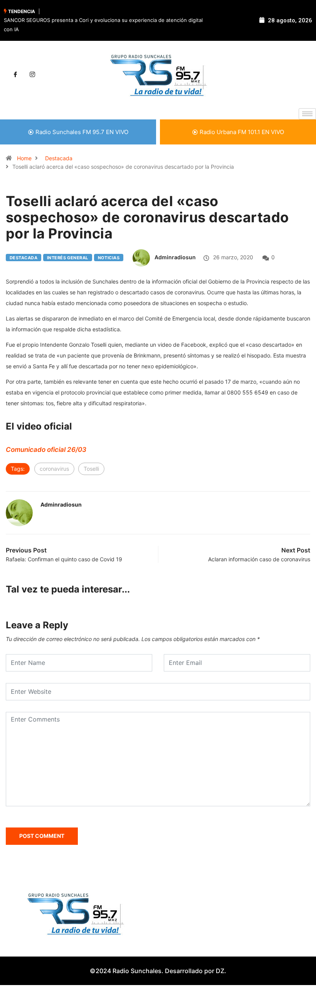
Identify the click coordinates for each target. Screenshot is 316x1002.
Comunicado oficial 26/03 (46, 449)
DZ (220, 971)
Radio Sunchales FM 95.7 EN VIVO (81, 132)
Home (24, 158)
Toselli (91, 468)
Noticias (109, 257)
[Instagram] (32, 75)
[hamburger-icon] (307, 113)
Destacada (58, 158)
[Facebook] (15, 75)
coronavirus (54, 468)
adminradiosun (175, 257)
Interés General (67, 257)
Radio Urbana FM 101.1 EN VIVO (242, 132)
